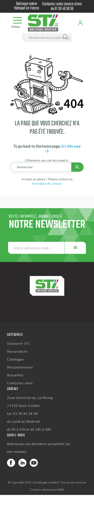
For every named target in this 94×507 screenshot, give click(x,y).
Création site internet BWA (47, 489)
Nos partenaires (20, 367)
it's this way (62, 148)
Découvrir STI (18, 343)
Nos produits (17, 351)
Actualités (15, 375)
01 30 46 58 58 (64, 8)
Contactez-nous (20, 383)
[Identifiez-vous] (80, 23)
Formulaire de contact (47, 183)
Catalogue (15, 359)
